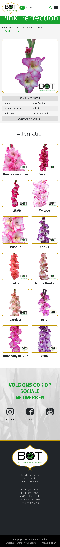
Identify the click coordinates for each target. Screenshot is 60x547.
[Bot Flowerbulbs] (11, 7)
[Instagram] (10, 413)
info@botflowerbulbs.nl (31, 496)
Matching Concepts (26, 543)
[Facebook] (30, 413)
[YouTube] (50, 413)
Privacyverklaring (30, 503)
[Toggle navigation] (56, 8)
